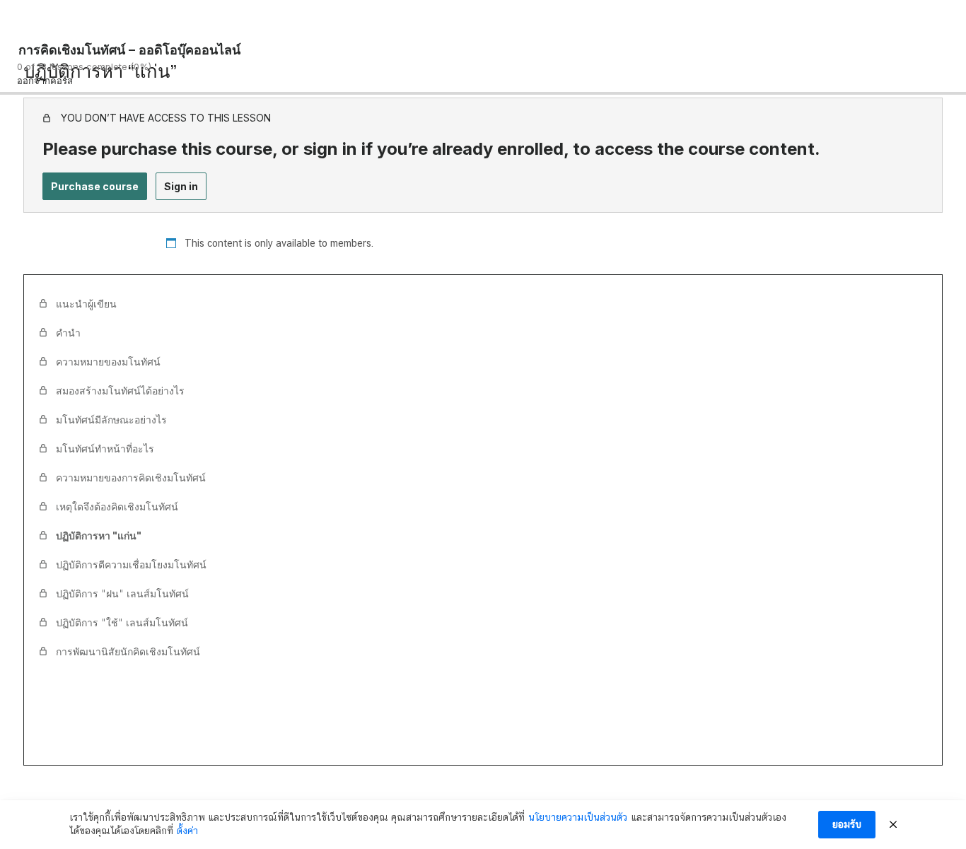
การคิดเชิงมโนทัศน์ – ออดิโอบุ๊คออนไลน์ (129, 49)
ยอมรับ (846, 824)
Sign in (181, 186)
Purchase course (95, 186)
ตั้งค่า (187, 830)
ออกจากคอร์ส (45, 80)
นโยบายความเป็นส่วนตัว (577, 817)
